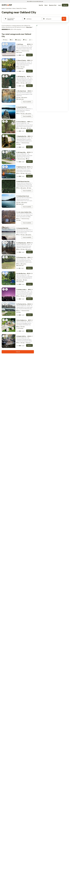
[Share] (6, 44)
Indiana (13, 8)
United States (8, 8)
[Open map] (52, 68)
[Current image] (6, 54)
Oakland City (19, 8)
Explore (3, 8)
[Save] (3, 44)
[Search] (64, 19)
